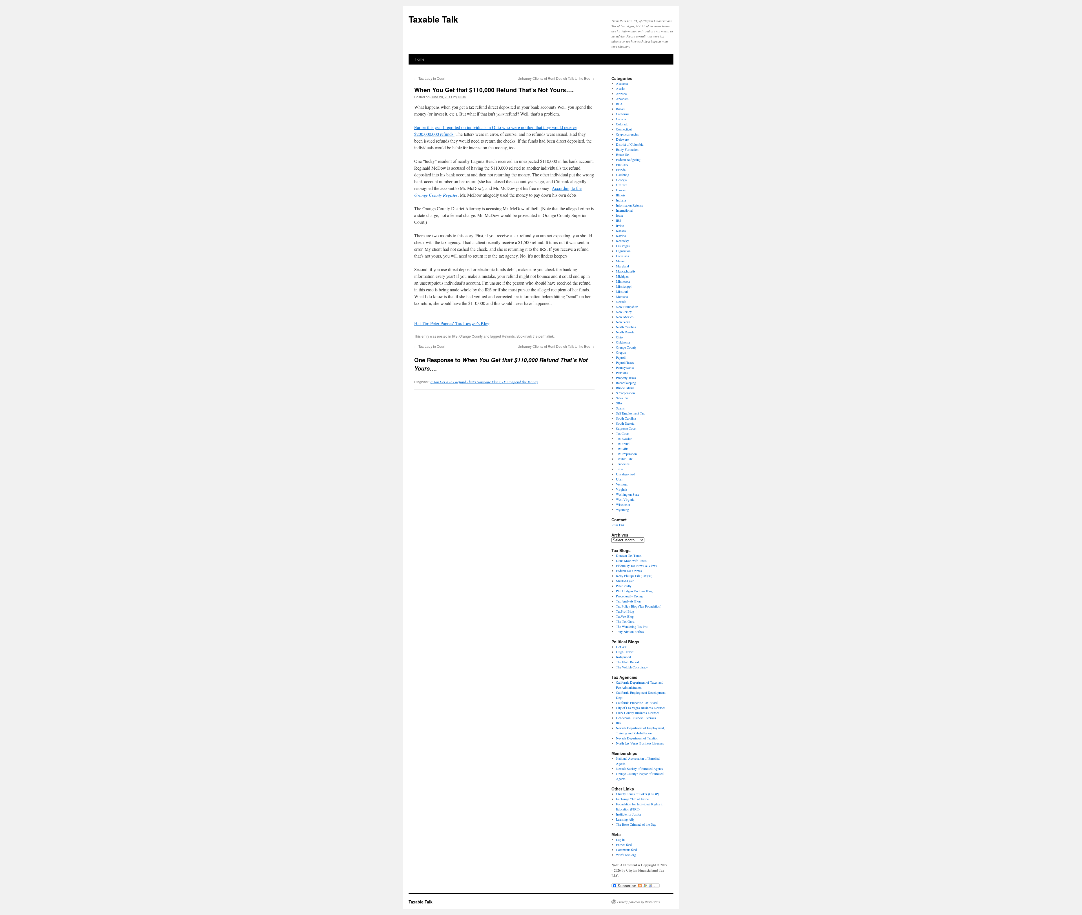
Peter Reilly (623, 586)
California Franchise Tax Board (637, 702)
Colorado (622, 124)
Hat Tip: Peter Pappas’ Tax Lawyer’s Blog (451, 323)
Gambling (622, 174)
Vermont (622, 484)
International (624, 210)
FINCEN (622, 164)
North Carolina (626, 327)
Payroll (621, 357)
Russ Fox (617, 524)
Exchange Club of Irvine (632, 799)
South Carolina (626, 418)
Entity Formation (627, 149)
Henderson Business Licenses (636, 717)
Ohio (619, 337)
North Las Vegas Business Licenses (640, 743)
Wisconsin (623, 504)
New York (623, 322)
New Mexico (624, 316)
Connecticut (624, 129)
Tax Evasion (624, 438)
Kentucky (622, 240)
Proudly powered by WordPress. (639, 902)
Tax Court (622, 433)
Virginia (621, 489)
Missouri (622, 291)
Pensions (622, 372)
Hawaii (621, 190)
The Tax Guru (625, 621)
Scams (620, 408)
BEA (619, 103)
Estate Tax (622, 154)
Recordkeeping (626, 382)
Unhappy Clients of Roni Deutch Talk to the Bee (556, 78)
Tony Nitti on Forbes (630, 631)
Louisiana (622, 256)
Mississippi (623, 286)
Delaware (622, 139)
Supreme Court (626, 428)
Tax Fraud (622, 443)
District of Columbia (629, 144)
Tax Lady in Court (429, 78)
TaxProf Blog (625, 611)
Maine (620, 261)
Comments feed (626, 849)
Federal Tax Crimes (629, 570)
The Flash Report (627, 662)
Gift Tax (621, 185)
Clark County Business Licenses (637, 712)
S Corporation (625, 393)
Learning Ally (625, 819)
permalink (546, 336)
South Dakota (625, 423)
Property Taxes (626, 377)
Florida (621, 169)
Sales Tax (622, 398)
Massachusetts (625, 271)
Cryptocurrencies (627, 134)
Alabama (622, 83)
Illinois (620, 195)
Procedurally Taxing (629, 596)
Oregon (621, 352)
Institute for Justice (628, 814)
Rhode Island (625, 388)
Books (620, 109)
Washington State (627, 494)
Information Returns (629, 205)
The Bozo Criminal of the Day (636, 824)
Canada (621, 119)
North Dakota (625, 332)
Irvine (620, 225)
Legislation (623, 251)
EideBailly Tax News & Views (636, 565)
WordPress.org (626, 854)
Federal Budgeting (628, 159)
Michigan (622, 276)
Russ (462, 96)
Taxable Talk (433, 19)
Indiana (621, 200)
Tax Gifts (622, 448)
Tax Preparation (626, 453)
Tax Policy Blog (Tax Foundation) (638, 606)
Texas (620, 469)
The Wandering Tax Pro (632, 626)
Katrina (621, 235)
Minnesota (623, 281)
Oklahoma (623, 342)
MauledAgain (625, 581)
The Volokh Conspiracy (632, 667)
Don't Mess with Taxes (631, 560)
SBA (619, 403)
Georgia (621, 180)
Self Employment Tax (630, 413)
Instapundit (623, 657)
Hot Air (621, 646)
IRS (455, 336)
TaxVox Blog (625, 616)
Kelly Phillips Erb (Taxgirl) (634, 575)
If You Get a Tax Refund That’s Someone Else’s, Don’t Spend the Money (484, 381)
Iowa (619, 215)
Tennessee (622, 464)
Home (419, 59)
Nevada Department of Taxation (637, 738)
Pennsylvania (625, 367)
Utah (619, 479)
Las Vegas (623, 245)
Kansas (621, 230)
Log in (620, 839)
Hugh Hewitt (624, 652)
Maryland (622, 266)
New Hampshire (627, 306)
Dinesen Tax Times (629, 555)
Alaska (620, 88)
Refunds (508, 336)
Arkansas (622, 98)
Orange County (471, 336)
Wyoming (622, 509)
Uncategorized (625, 474)
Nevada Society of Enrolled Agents (639, 768)
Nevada (621, 301)
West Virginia (625, 499)
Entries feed (624, 844)
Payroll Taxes (625, 362)
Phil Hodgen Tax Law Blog (634, 591)
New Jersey (624, 311)
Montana (622, 296)
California (622, 114)
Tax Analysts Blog (628, 601)
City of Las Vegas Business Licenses (640, 707)
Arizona (621, 93)
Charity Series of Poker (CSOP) (637, 794)
